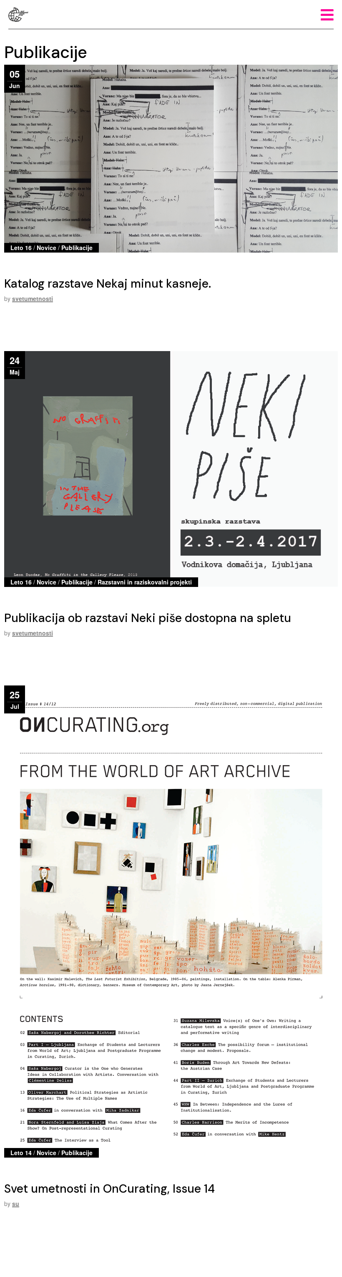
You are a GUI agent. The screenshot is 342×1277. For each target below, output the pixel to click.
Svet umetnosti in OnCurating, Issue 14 (109, 1188)
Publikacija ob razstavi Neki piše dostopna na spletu (147, 618)
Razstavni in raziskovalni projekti (145, 582)
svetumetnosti (32, 298)
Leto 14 (21, 1152)
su (15, 1203)
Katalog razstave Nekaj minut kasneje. (107, 283)
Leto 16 (21, 247)
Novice (46, 247)
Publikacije (77, 247)
